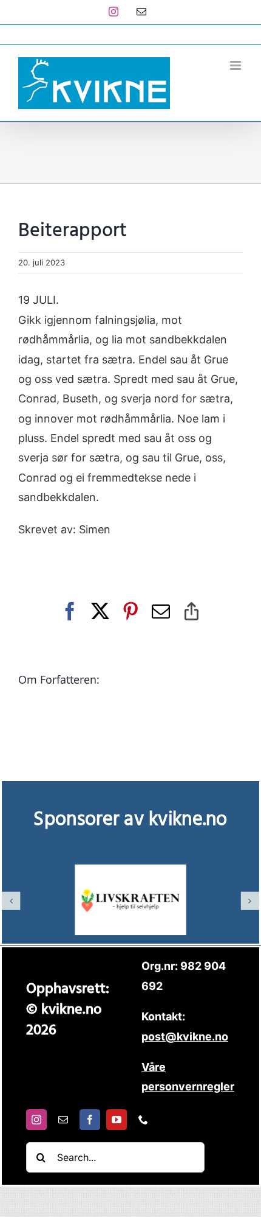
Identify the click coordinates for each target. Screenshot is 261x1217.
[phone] (143, 1119)
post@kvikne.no (130, 34)
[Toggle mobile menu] (236, 65)
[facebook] (90, 1119)
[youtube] (116, 1119)
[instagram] (36, 1119)
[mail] (63, 1119)
